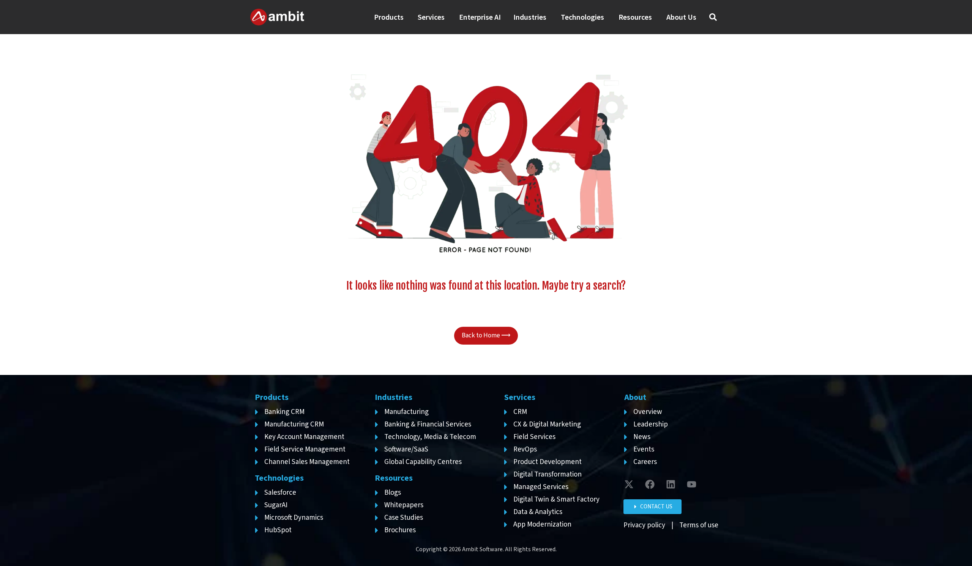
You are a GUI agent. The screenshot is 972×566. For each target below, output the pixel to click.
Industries (393, 397)
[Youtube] (691, 484)
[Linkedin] (670, 484)
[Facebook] (650, 484)
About (635, 397)
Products (272, 397)
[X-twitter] (629, 484)
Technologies (279, 478)
